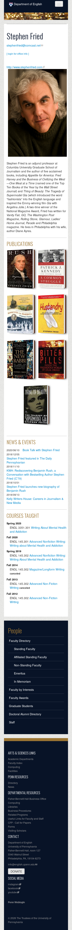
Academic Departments (20, 759)
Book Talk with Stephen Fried (41, 450)
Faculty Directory (19, 641)
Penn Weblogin (16, 902)
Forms (11, 826)
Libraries (13, 806)
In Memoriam (22, 681)
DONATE (16, 871)
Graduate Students (21, 706)
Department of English (28, 4)
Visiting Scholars (17, 830)
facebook (13, 888)
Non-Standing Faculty (27, 665)
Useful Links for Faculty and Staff (25, 818)
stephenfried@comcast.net (24, 45)
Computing (14, 767)
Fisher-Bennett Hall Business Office (27, 798)
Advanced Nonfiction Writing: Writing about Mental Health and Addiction (38, 543)
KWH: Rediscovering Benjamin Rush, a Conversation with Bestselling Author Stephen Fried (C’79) (35, 474)
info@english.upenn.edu (21, 864)
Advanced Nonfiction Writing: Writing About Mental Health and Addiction (38, 557)
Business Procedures (19, 810)
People (15, 631)
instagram (13, 884)
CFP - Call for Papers (19, 822)
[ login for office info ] (18, 53)
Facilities (13, 771)
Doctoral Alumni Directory (25, 714)
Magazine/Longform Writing (46, 569)
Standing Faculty (24, 649)
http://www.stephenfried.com (24, 67)
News (11, 786)
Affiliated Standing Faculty (30, 657)
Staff (12, 722)
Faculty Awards (18, 698)
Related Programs (18, 814)
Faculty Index (15, 763)
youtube (12, 892)
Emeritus (19, 673)
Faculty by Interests (21, 690)
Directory (13, 782)
